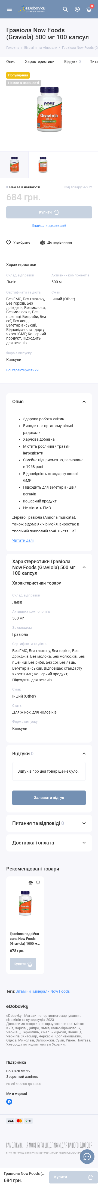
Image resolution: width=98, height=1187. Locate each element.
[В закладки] (38, 882)
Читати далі (22, 540)
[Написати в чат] (87, 1156)
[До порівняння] (30, 882)
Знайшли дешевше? (49, 225)
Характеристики (39, 61)
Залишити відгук (49, 797)
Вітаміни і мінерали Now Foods (43, 991)
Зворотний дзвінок (22, 1077)
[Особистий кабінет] (77, 9)
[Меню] (9, 9)
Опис (10, 61)
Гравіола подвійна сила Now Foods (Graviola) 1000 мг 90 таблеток (24, 939)
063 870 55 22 (18, 1071)
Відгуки (72, 61)
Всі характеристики (22, 370)
